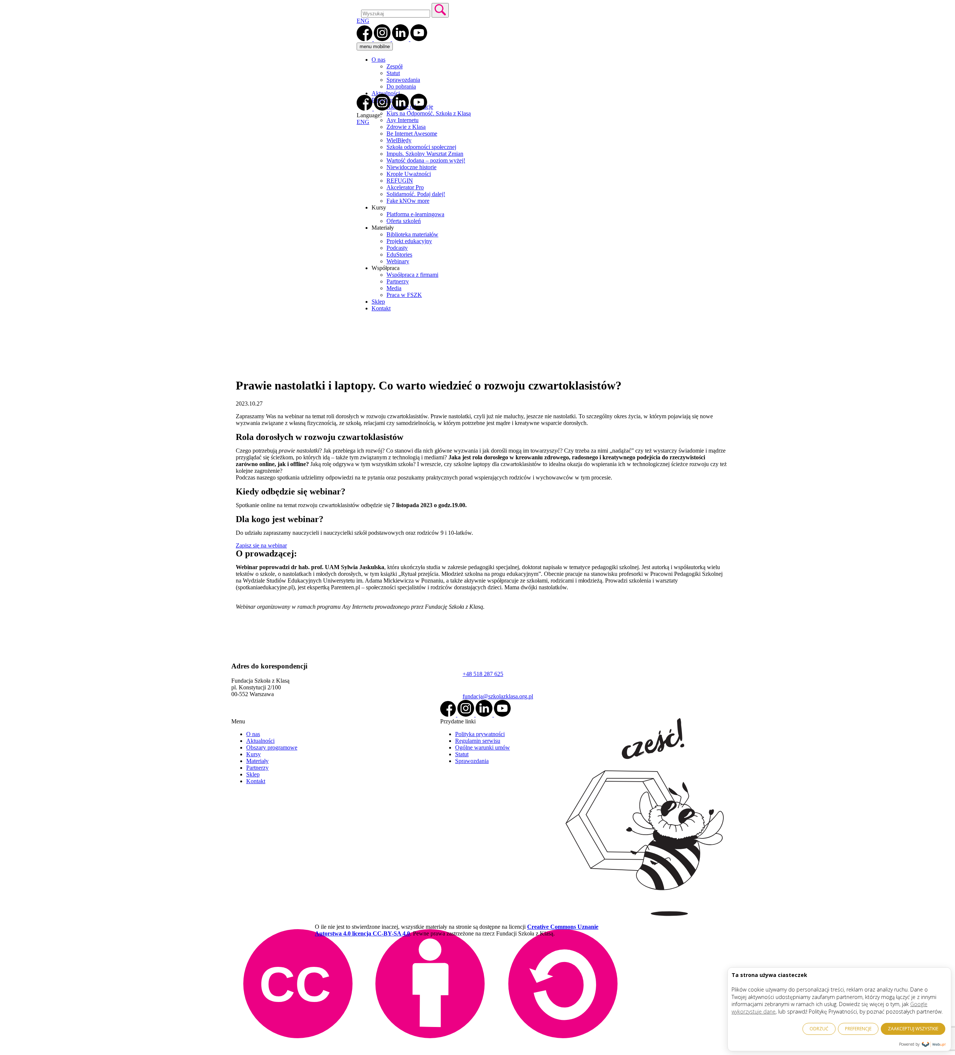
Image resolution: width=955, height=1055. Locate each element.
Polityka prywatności (480, 734)
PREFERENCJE (858, 1028)
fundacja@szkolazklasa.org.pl (498, 696)
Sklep (253, 774)
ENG (363, 21)
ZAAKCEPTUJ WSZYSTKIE (913, 1028)
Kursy (253, 754)
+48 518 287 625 (483, 674)
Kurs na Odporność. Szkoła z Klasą (428, 113)
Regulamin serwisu (477, 741)
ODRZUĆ (819, 1028)
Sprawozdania (403, 80)
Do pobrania (401, 86)
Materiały (257, 761)
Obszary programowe (271, 747)
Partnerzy (257, 767)
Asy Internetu (402, 120)
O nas (378, 59)
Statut (393, 73)
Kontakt (255, 781)
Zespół (394, 66)
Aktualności (386, 93)
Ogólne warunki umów (482, 747)
